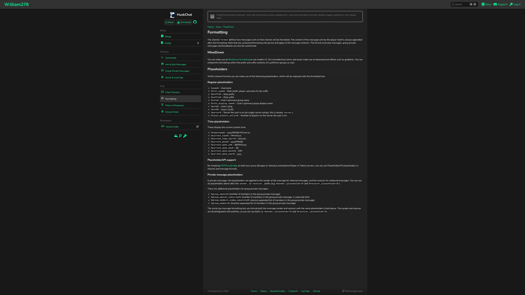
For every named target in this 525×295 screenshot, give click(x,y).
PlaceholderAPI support (222, 160)
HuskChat (228, 26)
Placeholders (217, 69)
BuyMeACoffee (277, 291)
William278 (16, 4)
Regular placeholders (220, 82)
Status (263, 291)
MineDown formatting (239, 59)
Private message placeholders (225, 174)
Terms (254, 291)
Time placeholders (218, 121)
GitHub (316, 291)
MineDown (216, 52)
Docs (218, 26)
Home (211, 26)
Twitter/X (293, 291)
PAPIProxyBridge (228, 165)
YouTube (305, 291)
